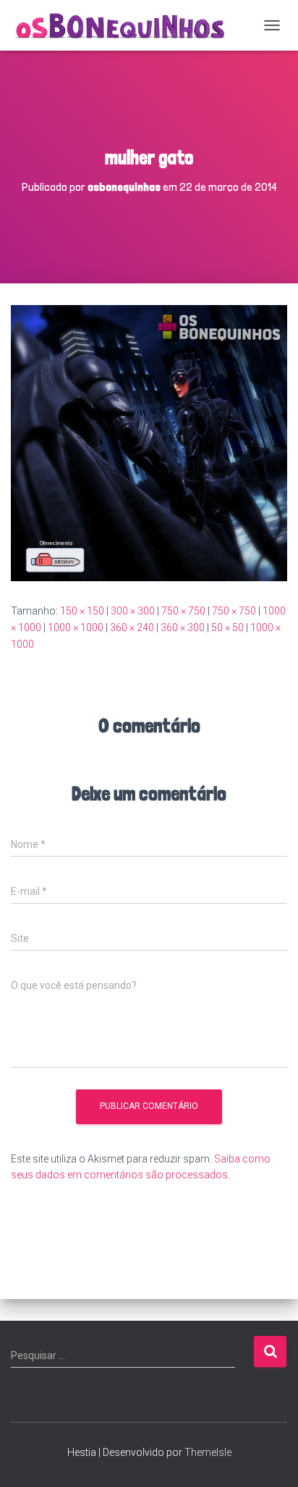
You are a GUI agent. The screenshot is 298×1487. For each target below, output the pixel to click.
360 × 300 (183, 627)
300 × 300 (133, 611)
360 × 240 (132, 627)
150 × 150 (82, 611)
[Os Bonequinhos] (126, 25)
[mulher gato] (149, 442)
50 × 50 (227, 627)
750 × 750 (183, 611)
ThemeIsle (207, 1452)
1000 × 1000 (75, 627)
